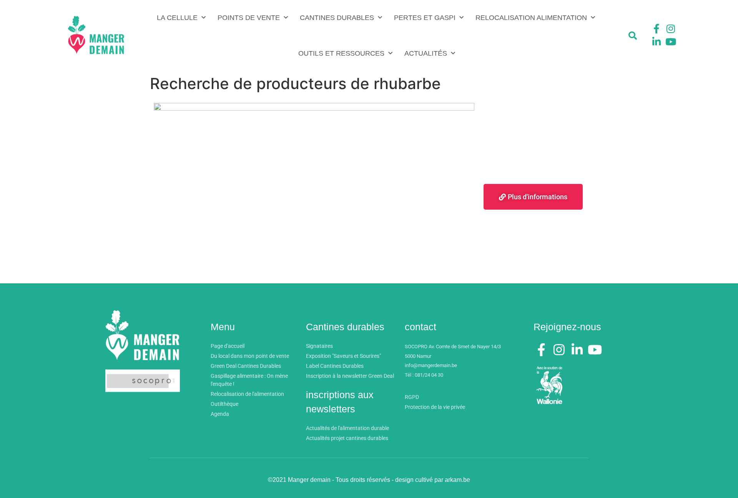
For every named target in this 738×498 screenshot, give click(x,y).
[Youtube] (670, 41)
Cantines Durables (337, 18)
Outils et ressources (341, 53)
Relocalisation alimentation (531, 18)
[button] (632, 35)
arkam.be (457, 479)
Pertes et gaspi (424, 18)
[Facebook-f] (656, 29)
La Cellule (177, 18)
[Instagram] (670, 29)
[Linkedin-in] (656, 41)
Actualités (425, 53)
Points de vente (249, 18)
